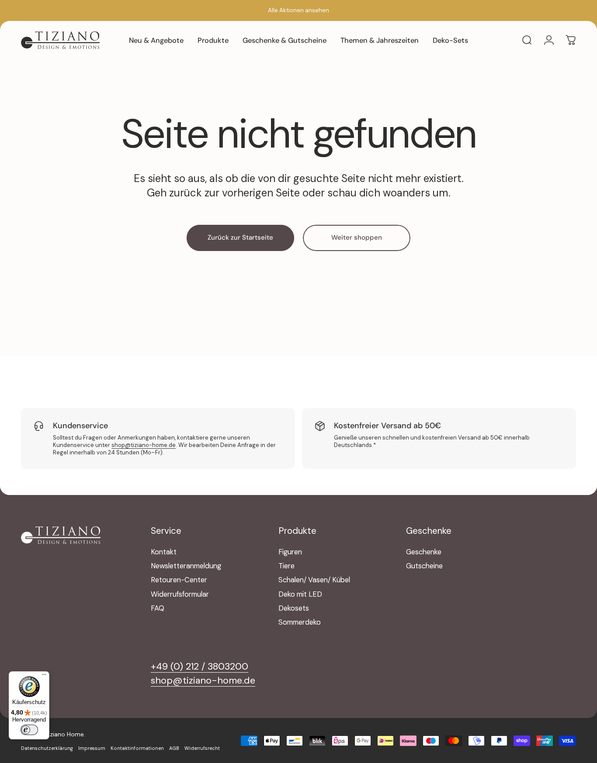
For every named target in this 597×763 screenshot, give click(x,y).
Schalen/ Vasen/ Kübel (314, 580)
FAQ (157, 608)
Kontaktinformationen (137, 748)
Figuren (290, 552)
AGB (174, 748)
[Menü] (44, 676)
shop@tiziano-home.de (143, 445)
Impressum (91, 748)
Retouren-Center (179, 580)
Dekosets (293, 608)
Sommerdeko (299, 622)
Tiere (286, 566)
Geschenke (423, 552)
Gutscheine (424, 566)
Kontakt (164, 552)
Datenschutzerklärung (47, 748)
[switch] (29, 730)
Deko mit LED (300, 594)
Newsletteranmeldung (186, 566)
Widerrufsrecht (202, 748)
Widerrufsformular (180, 594)
